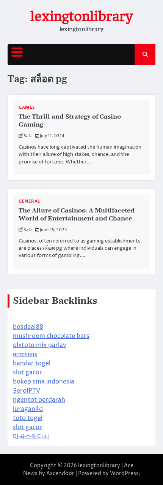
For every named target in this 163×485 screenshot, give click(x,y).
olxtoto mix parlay (39, 345)
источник (25, 354)
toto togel (27, 418)
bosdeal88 (28, 327)
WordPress (124, 473)
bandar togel (31, 363)
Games (27, 107)
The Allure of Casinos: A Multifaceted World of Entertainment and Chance (77, 214)
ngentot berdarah (39, 400)
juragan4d (28, 409)
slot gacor (27, 372)
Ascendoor (60, 473)
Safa (28, 136)
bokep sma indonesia (43, 381)
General (29, 201)
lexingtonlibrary (81, 16)
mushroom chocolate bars (51, 336)
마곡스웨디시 (31, 436)
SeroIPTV (26, 391)
